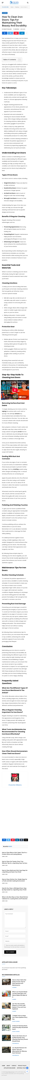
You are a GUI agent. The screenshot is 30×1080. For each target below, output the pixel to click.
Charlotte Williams (7, 29)
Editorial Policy (21, 1068)
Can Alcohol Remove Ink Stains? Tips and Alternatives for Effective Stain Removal (19, 1050)
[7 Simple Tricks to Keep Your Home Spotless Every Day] (6, 1018)
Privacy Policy (22, 1065)
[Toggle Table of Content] (18, 59)
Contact (14, 1065)
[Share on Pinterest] (16, 33)
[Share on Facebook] (4, 33)
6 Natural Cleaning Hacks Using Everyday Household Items (20, 1027)
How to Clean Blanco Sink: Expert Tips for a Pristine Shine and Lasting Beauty (14, 853)
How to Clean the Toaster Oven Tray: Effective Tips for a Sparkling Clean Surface (14, 862)
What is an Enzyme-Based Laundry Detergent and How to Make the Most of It (19, 994)
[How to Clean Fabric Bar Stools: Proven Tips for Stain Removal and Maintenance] (6, 982)
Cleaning (17, 7)
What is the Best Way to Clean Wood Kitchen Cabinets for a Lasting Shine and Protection (15, 897)
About (8, 1065)
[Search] (27, 2)
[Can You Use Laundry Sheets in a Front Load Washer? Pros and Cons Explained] (6, 1006)
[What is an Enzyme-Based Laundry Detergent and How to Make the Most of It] (6, 994)
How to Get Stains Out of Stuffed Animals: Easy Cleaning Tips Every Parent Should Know (20, 1038)
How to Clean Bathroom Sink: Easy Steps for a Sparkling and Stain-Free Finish (15, 871)
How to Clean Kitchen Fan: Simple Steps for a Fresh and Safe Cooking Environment (14, 880)
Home (12, 7)
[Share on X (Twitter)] (10, 33)
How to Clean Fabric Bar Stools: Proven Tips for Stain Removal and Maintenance (19, 982)
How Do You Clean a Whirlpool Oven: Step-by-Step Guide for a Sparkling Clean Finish (14, 889)
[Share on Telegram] (22, 33)
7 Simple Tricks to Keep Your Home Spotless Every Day (19, 1017)
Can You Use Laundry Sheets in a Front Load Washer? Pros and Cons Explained (19, 1006)
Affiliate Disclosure (9, 1068)
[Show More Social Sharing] (26, 33)
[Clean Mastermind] (15, 2)
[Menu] (3, 2)
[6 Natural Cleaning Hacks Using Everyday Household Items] (6, 1028)
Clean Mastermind (10, 1072)
